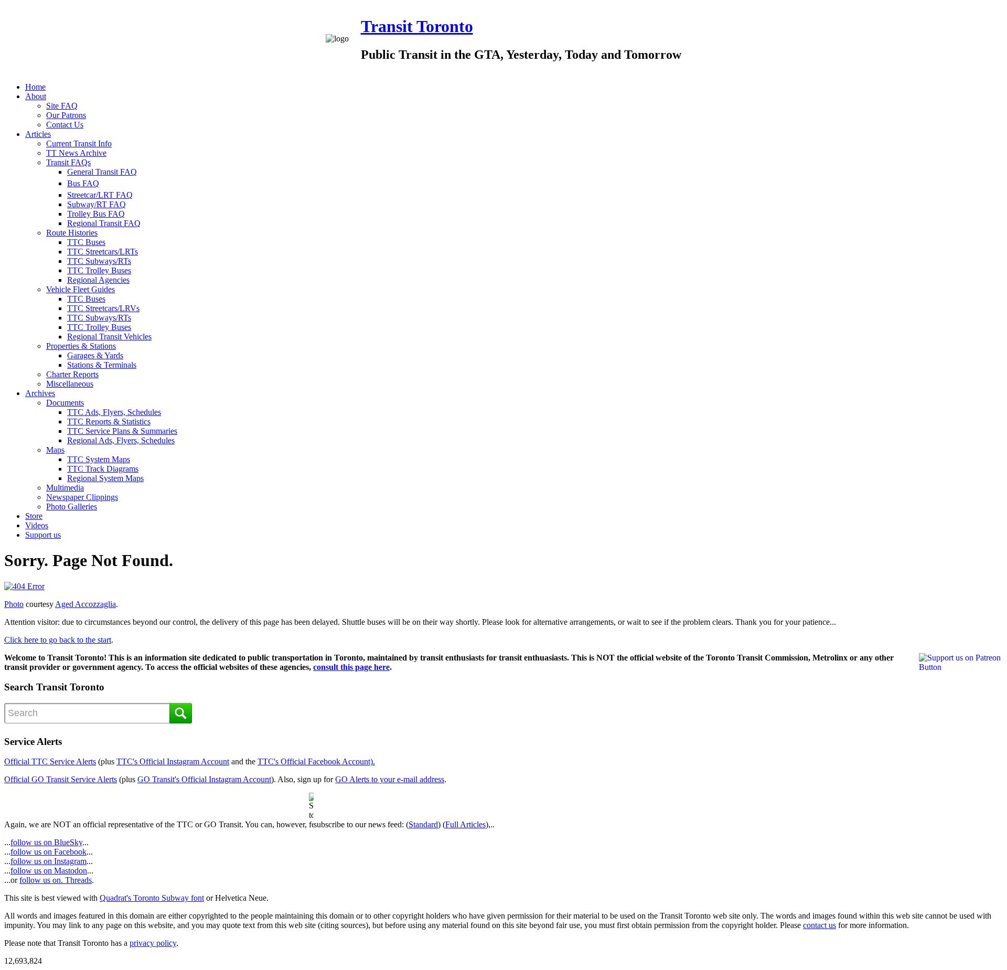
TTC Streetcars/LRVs (103, 308)
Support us (43, 534)
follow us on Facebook (48, 851)
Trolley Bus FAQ (96, 213)
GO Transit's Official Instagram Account (204, 779)
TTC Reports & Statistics (109, 421)
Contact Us (64, 124)
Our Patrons (66, 115)
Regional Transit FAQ (104, 223)
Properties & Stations (81, 346)
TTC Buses (86, 242)
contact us (819, 925)
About (35, 96)
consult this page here (351, 667)
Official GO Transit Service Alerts (60, 779)
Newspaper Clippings (82, 497)
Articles (38, 134)
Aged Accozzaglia (85, 604)
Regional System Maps (105, 478)
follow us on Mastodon (48, 870)
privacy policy (153, 943)
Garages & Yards (95, 355)
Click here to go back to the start (57, 639)
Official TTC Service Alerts (50, 761)
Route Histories (72, 232)
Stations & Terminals (101, 364)
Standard (423, 824)
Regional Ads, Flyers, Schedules (121, 440)
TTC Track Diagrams (102, 468)
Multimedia (65, 487)
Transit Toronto (417, 26)
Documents (65, 402)
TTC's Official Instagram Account (172, 761)
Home (35, 86)
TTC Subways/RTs (99, 261)
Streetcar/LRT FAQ (100, 194)
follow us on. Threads (55, 880)
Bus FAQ (83, 183)
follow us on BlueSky (46, 842)
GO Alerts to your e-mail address (389, 779)
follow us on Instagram (48, 861)
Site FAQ (62, 105)
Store (33, 515)
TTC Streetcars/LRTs (102, 251)
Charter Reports (72, 374)
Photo (14, 604)
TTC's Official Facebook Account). (316, 761)
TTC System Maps (98, 459)
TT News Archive (76, 152)
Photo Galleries (71, 506)
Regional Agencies (98, 279)
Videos (36, 525)
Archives (40, 393)
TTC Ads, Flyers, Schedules (114, 412)
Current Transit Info (79, 143)
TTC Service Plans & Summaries (122, 431)
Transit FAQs (68, 162)
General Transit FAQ (102, 171)
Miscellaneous (69, 383)
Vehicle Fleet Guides (80, 289)
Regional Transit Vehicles (109, 336)
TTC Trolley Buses (99, 270)
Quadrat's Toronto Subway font (152, 897)
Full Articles (465, 824)
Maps (55, 449)
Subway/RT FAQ (96, 204)
